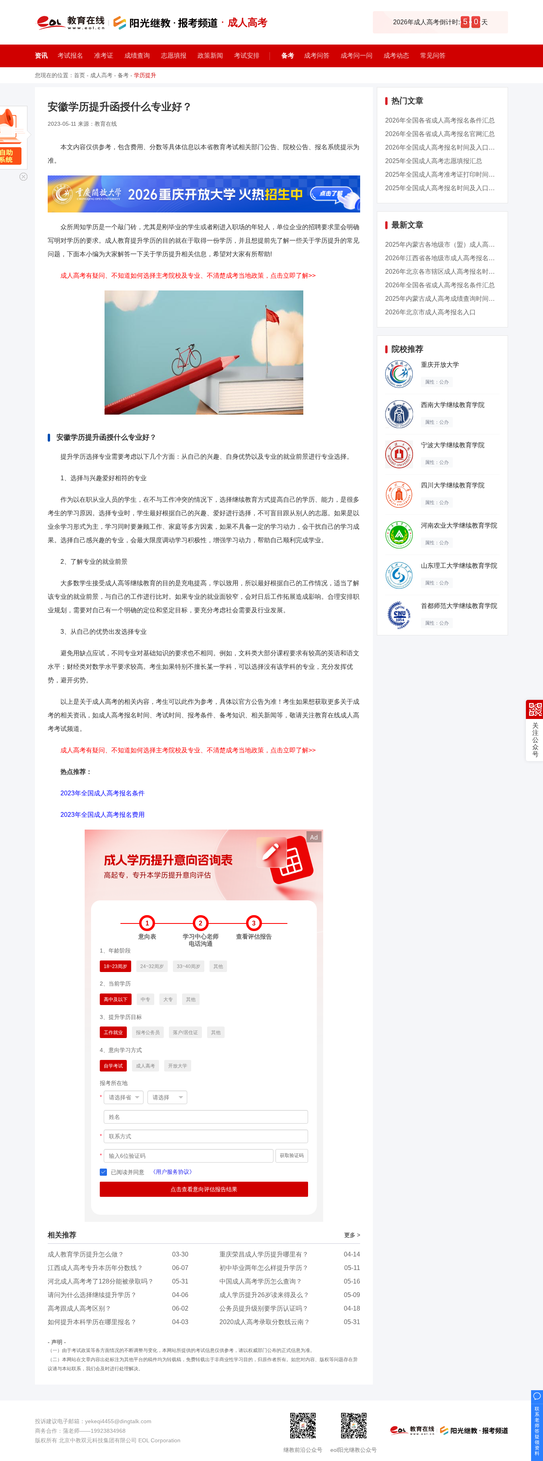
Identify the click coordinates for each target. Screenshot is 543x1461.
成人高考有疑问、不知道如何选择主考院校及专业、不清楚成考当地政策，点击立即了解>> (188, 275)
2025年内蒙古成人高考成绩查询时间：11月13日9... (457, 298)
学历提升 (145, 75)
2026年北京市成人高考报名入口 (430, 312)
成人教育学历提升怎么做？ (86, 1254)
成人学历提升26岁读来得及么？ (264, 1295)
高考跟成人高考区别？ (79, 1308)
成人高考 (101, 75)
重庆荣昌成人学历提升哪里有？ (263, 1254)
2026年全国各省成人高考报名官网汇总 (440, 134)
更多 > (352, 1235)
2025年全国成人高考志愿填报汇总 (433, 161)
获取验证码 (292, 1155)
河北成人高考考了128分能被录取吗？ (101, 1281)
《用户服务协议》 (172, 1172)
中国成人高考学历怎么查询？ (260, 1281)
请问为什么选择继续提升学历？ (92, 1295)
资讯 (41, 55)
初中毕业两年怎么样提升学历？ (263, 1267)
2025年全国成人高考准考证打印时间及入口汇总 (452, 174)
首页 (79, 75)
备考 (287, 55)
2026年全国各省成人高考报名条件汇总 (440, 120)
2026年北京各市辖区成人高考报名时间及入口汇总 (456, 271)
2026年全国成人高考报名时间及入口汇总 (443, 147)
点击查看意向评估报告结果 (204, 1189)
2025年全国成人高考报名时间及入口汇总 (443, 188)
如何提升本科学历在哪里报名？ (92, 1322)
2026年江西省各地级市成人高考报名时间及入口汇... (458, 258)
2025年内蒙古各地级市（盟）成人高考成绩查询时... (458, 244)
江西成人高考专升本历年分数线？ (95, 1267)
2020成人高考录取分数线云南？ (264, 1322)
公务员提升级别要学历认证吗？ (263, 1308)
